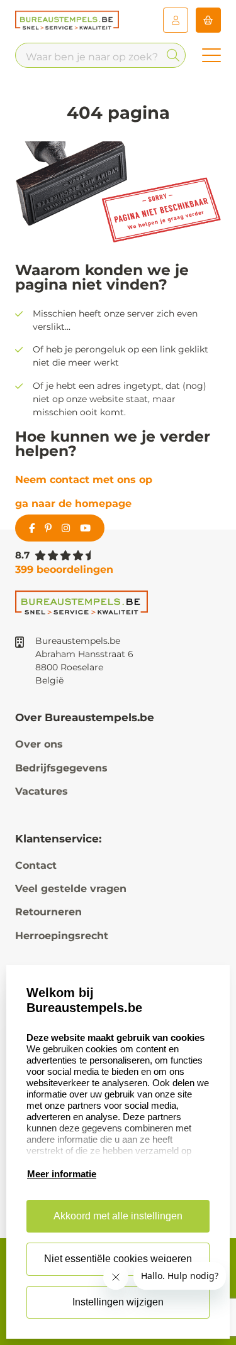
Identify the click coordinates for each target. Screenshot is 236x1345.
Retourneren (48, 912)
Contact (36, 865)
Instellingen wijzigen (118, 1302)
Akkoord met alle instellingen (118, 1216)
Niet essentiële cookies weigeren (118, 1258)
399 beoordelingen (64, 569)
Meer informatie (61, 1173)
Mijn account (175, 20)
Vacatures (41, 791)
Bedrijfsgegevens (61, 768)
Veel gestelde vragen (70, 889)
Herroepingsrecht (61, 936)
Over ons (39, 744)
